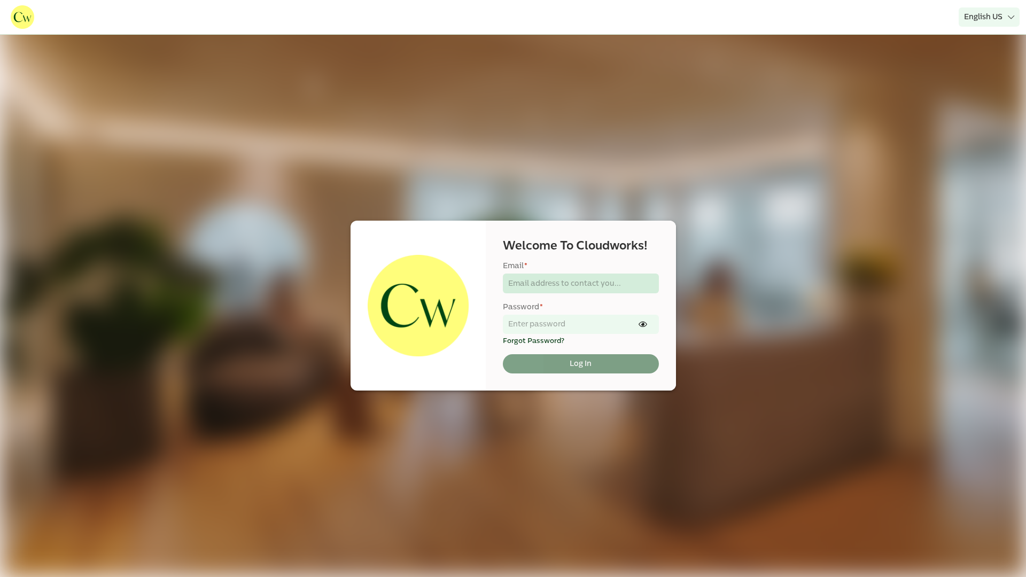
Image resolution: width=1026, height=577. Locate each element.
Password (523, 307)
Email (515, 266)
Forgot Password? (533, 341)
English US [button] (983, 17)
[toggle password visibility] (642, 324)
